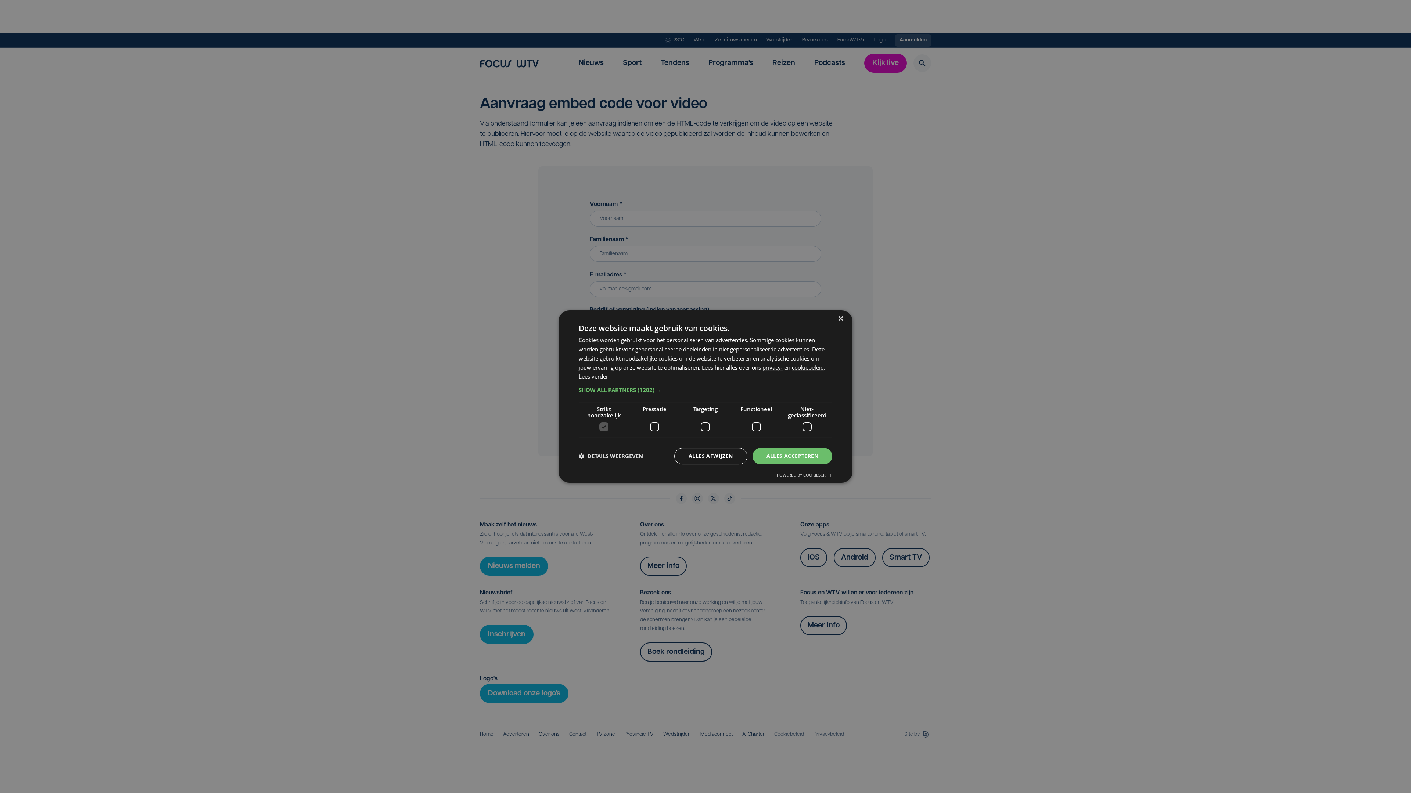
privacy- (772, 367)
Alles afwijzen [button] (711, 455)
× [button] (840, 319)
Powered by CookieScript (804, 475)
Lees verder (593, 376)
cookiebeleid (808, 367)
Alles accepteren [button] (792, 455)
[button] (705, 390)
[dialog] (705, 396)
